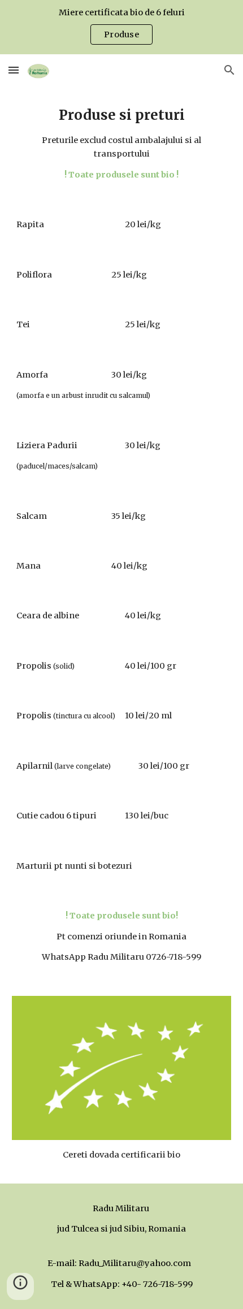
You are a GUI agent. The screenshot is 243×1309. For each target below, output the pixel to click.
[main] (122, 142)
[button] (13, 69)
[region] (121, 27)
